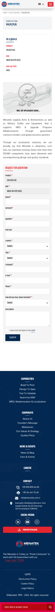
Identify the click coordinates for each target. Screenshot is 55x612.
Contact (27, 481)
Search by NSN (14, 12)
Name (8, 197)
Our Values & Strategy (27, 431)
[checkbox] (6, 330)
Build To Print (27, 385)
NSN (7, 186)
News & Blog (27, 452)
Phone (8, 286)
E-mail (8, 275)
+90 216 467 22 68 (30, 492)
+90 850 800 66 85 (30, 487)
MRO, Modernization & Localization (27, 401)
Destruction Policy (28, 579)
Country (9, 240)
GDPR (33, 330)
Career (27, 468)
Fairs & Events (27, 456)
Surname (9, 208)
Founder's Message (27, 422)
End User (8, 229)
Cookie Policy (27, 583)
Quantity (9, 218)
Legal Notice (27, 588)
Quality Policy (28, 435)
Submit (12, 337)
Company (9, 264)
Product (9, 175)
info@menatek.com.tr (30, 497)
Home (5, 12)
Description (9, 309)
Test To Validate (27, 393)
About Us (27, 418)
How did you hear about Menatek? (18, 297)
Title (7, 252)
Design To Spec (27, 389)
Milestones (27, 427)
